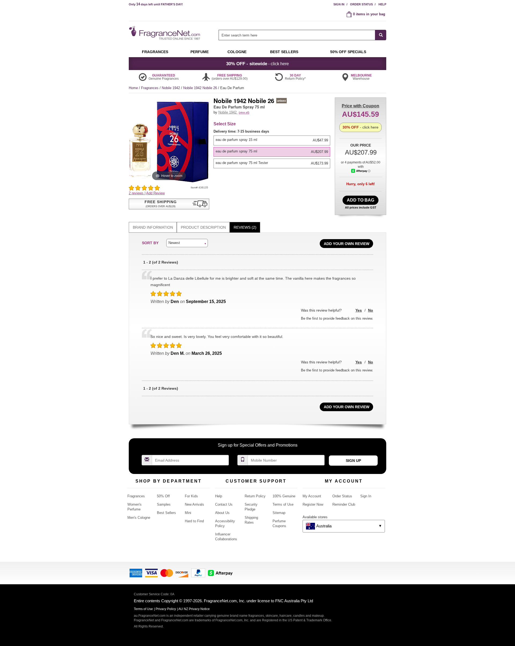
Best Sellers (166, 513)
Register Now (313, 504)
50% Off (163, 496)
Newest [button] (174, 243)
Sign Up (353, 460)
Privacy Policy (166, 609)
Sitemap (279, 513)
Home (133, 88)
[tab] (153, 227)
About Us (222, 513)
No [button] (370, 310)
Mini (188, 513)
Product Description (203, 227)
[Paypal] (198, 572)
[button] (169, 204)
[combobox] (302, 35)
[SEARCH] (380, 35)
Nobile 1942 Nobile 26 (200, 88)
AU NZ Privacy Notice (194, 609)
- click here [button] (257, 63)
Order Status (361, 4)
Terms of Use (283, 504)
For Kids (191, 496)
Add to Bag (360, 200)
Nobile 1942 (171, 88)
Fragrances (150, 88)
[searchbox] (297, 35)
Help (382, 4)
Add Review (155, 193)
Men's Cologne (138, 518)
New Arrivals (194, 504)
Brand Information (153, 227)
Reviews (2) (245, 227)
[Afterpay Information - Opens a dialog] (360, 171)
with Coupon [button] (360, 106)
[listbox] (273, 148)
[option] (272, 140)
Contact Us (224, 504)
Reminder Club (343, 504)
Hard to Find (194, 521)
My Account (312, 496)
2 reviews (137, 193)
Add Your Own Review (346, 244)
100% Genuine (284, 496)
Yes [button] (358, 310)
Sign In (338, 4)
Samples (164, 504)
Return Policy (255, 496)
